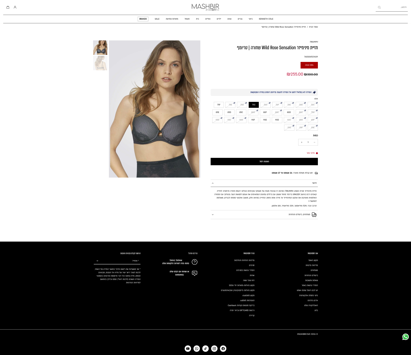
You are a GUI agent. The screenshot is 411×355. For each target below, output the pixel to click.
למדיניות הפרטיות (133, 282)
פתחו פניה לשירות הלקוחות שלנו (175, 263)
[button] (264, 161)
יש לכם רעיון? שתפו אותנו (307, 290)
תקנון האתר (313, 260)
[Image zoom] (154, 109)
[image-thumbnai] (100, 47)
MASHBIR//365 (303, 334)
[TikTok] (205, 348)
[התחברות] (14, 7)
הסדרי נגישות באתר (310, 285)
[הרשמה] (97, 261)
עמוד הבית (313, 27)
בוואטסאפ (179, 275)
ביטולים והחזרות (311, 275)
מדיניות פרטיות (312, 265)
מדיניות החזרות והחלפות (244, 260)
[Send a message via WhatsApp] (405, 337)
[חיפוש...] (379, 7)
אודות (252, 275)
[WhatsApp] (196, 348)
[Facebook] (223, 348)
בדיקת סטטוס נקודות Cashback (241, 305)
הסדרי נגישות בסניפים (245, 270)
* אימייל (135, 261)
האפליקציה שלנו (311, 305)
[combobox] (392, 7)
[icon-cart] (7, 7)
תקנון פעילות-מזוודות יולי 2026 (241, 285)
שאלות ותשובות (311, 280)
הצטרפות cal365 (247, 300)
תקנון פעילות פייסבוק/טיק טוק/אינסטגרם (237, 290)
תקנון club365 (248, 295)
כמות (315, 135)
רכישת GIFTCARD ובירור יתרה (242, 310)
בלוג (316, 310)
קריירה (251, 315)
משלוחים (314, 270)
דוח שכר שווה (248, 280)
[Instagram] (214, 348)
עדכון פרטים (313, 300)
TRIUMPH (314, 42)
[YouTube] (188, 348)
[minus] (314, 142)
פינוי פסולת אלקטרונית (308, 295)
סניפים (251, 265)
